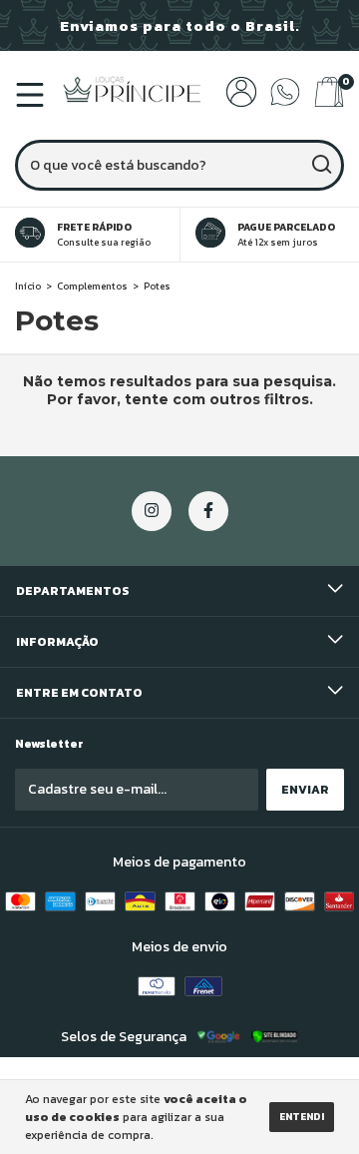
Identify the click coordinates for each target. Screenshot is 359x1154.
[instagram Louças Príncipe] (152, 511)
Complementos (92, 286)
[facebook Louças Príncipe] (208, 511)
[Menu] (33, 100)
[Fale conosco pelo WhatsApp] (285, 103)
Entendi (301, 1116)
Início (28, 286)
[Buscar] (320, 165)
